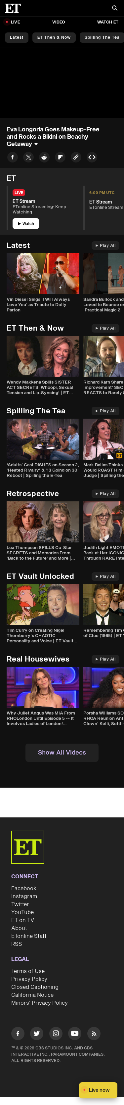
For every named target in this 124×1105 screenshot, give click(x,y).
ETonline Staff (29, 936)
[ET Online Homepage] (15, 8)
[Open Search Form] (114, 8)
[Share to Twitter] (28, 158)
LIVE (15, 22)
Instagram (24, 896)
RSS (16, 944)
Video (58, 22)
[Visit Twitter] (36, 1034)
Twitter (20, 904)
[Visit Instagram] (55, 1034)
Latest (16, 37)
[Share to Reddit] (44, 158)
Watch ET (107, 22)
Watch (28, 224)
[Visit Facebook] (17, 1034)
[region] (62, 83)
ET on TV (22, 920)
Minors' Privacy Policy (39, 1003)
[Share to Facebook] (13, 158)
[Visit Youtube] (74, 1033)
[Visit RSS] (94, 1034)
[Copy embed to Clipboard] (92, 158)
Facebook (23, 889)
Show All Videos (62, 752)
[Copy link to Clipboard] (76, 158)
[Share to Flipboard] (60, 158)
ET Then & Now (54, 37)
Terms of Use (28, 971)
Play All (107, 246)
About (19, 928)
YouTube (22, 912)
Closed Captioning (35, 987)
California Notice (32, 995)
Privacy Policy (29, 979)
